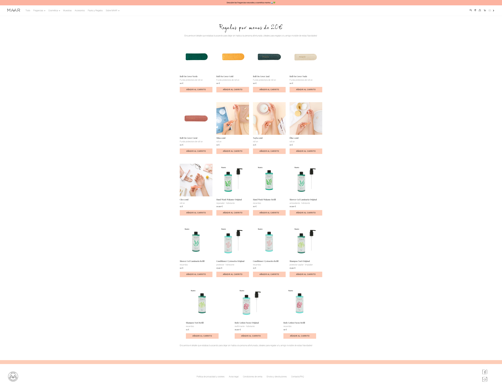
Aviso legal (233, 376)
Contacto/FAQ (297, 376)
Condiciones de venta (252, 376)
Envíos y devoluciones (277, 376)
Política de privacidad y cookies (210, 376)
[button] (491, 10)
